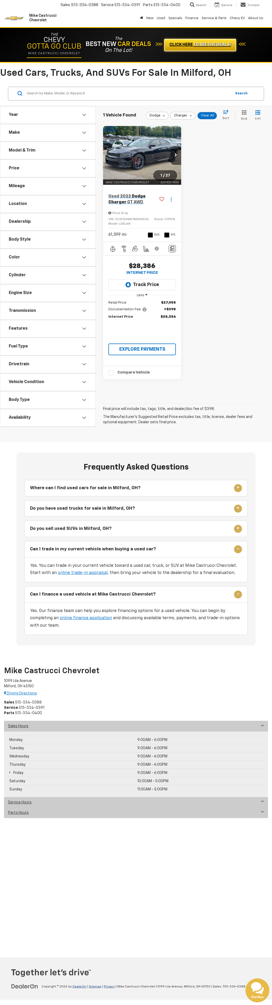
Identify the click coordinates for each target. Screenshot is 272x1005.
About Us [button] (255, 18)
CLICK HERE (200, 45)
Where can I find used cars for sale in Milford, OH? (85, 488)
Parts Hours (18, 813)
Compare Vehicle (133, 372)
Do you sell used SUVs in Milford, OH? (71, 528)
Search (241, 93)
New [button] (150, 18)
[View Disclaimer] (157, 248)
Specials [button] (175, 18)
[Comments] (172, 248)
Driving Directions (21, 693)
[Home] (141, 18)
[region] (142, 310)
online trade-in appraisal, (83, 573)
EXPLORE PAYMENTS (142, 349)
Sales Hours (18, 726)
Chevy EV (237, 18)
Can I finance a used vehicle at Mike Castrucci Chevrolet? (93, 594)
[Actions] (171, 199)
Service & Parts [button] (214, 18)
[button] (176, 155)
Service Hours (20, 802)
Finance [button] (191, 18)
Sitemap (95, 986)
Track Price (146, 284)
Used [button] (161, 18)
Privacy (109, 986)
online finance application (86, 618)
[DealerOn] (24, 986)
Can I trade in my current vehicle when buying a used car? (93, 549)
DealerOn (79, 986)
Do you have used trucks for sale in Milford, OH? (82, 508)
